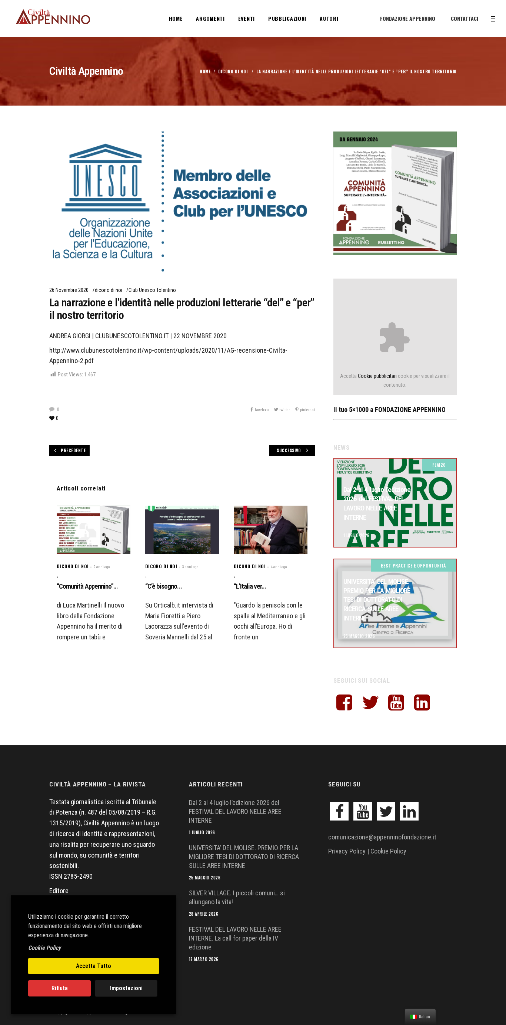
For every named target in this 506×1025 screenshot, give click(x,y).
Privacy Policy (347, 851)
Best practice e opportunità (413, 565)
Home (205, 71)
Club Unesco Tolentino (152, 290)
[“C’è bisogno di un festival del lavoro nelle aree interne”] (182, 530)
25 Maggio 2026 (359, 636)
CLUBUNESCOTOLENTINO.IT (132, 336)
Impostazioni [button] (126, 988)
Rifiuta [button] (59, 988)
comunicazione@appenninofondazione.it (382, 837)
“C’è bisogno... (163, 586)
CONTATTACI (464, 18)
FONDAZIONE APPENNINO (407, 18)
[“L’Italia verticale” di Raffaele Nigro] (270, 530)
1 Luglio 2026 (356, 535)
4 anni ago (279, 567)
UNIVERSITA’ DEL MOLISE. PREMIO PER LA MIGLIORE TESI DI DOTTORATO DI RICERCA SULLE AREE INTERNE (376, 599)
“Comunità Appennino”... (87, 586)
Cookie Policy (388, 851)
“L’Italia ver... (250, 586)
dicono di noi (232, 71)
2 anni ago (102, 567)
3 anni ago (190, 567)
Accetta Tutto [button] (93, 965)
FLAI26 (439, 465)
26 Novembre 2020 (69, 290)
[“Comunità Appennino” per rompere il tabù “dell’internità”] (93, 530)
